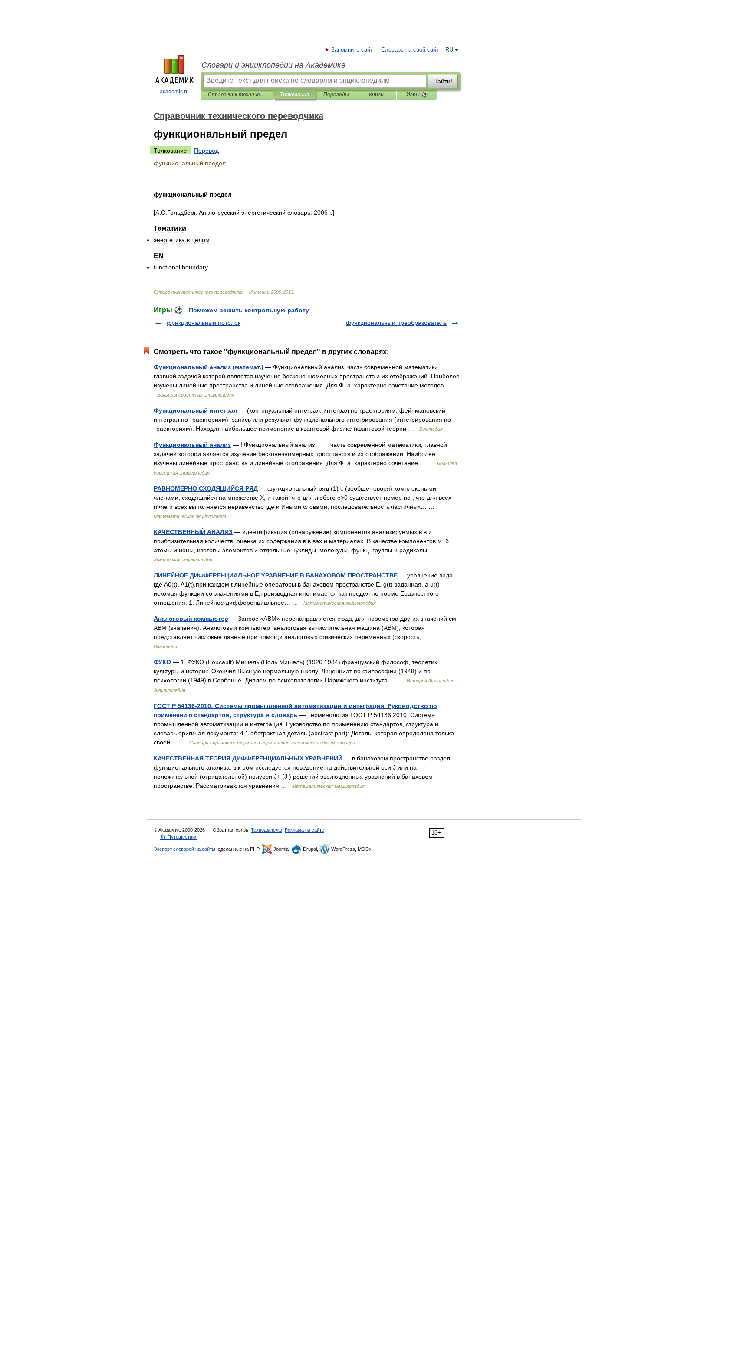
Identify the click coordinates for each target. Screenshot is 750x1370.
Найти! (442, 81)
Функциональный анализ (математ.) (208, 367)
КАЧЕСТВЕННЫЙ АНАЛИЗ (193, 531)
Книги (376, 95)
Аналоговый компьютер (191, 618)
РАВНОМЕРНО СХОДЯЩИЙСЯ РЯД (206, 488)
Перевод (206, 150)
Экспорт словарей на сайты (184, 849)
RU (449, 50)
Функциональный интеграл (195, 410)
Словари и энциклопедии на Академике (273, 65)
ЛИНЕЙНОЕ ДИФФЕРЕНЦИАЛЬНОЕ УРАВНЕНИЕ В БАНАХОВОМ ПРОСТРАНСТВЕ (276, 575)
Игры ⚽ (417, 95)
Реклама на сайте (304, 829)
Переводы (336, 95)
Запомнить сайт (352, 50)
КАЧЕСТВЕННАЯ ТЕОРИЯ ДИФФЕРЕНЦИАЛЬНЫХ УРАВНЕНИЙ (248, 758)
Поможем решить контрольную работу (249, 310)
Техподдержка (266, 829)
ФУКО (162, 662)
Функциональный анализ (192, 444)
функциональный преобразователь (396, 322)
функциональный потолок (203, 322)
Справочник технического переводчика (237, 95)
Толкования (294, 95)
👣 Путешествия (178, 836)
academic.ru (174, 91)
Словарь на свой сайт (410, 50)
